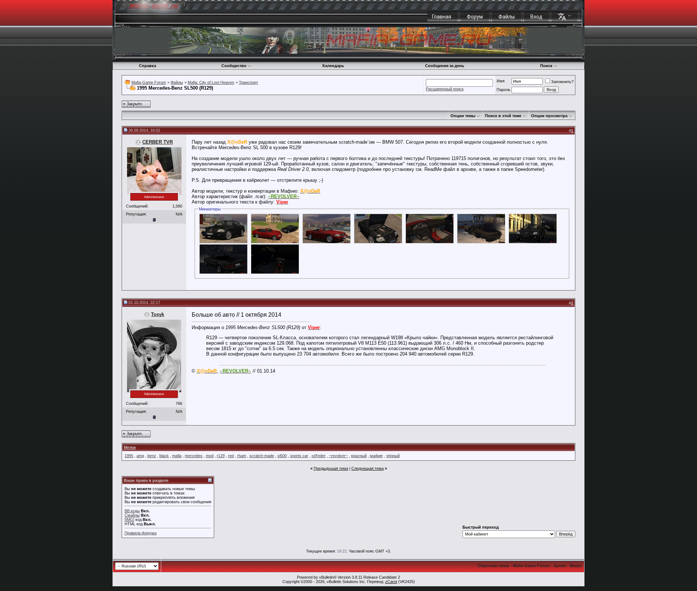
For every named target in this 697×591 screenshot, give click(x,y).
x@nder (318, 455)
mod (209, 455)
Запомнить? (562, 81)
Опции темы (463, 116)
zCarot (391, 581)
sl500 (282, 455)
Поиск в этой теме (503, 116)
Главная (441, 17)
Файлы (506, 17)
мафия (376, 455)
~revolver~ (338, 455)
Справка (147, 65)
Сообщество (233, 65)
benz (151, 455)
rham (241, 455)
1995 (129, 455)
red (231, 455)
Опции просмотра (549, 116)
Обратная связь (493, 565)
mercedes (194, 455)
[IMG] (129, 519)
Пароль (503, 89)
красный (359, 455)
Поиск (546, 65)
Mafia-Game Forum (148, 82)
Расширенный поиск (445, 89)
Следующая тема (367, 468)
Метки (130, 447)
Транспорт (248, 82)
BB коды (132, 511)
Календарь (333, 65)
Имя (501, 81)
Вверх (576, 565)
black (164, 455)
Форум (475, 17)
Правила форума (140, 533)
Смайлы (132, 515)
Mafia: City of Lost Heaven (211, 82)
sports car (299, 455)
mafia (177, 455)
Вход (536, 17)
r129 (221, 455)
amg (140, 455)
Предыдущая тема (331, 468)
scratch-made (261, 455)
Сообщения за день (444, 65)
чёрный (393, 455)
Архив (559, 565)
